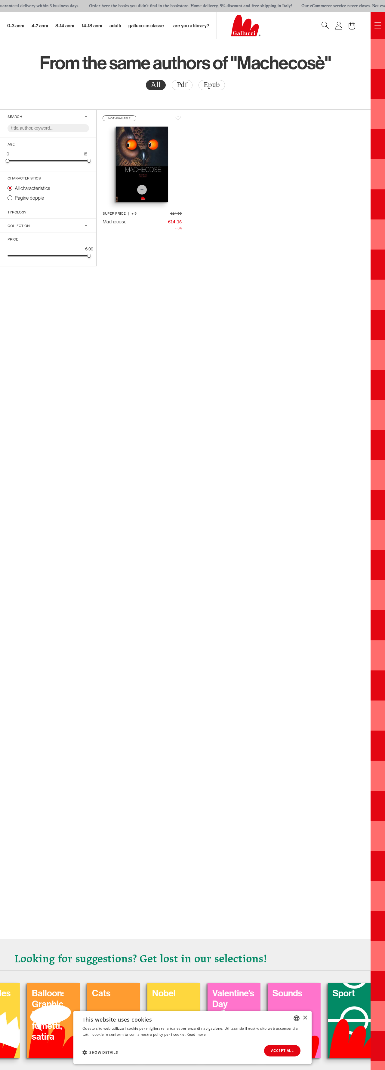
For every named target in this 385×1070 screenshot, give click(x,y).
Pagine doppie (29, 198)
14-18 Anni (92, 26)
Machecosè (115, 222)
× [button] (305, 1018)
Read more (196, 1034)
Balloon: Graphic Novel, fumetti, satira (24, 1014)
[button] (100, 1052)
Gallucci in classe (146, 26)
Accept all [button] (282, 1050)
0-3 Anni (15, 26)
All (156, 85)
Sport (320, 993)
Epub (212, 85)
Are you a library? (191, 26)
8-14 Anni (64, 26)
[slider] (8, 161)
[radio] (156, 85)
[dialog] (192, 1037)
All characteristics (32, 188)
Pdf (182, 85)
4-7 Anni (40, 26)
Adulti (115, 26)
